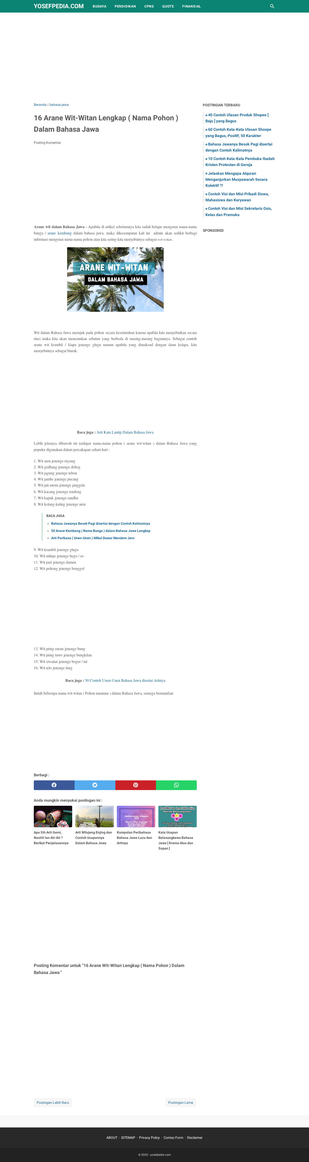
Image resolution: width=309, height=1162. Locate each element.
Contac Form (173, 1138)
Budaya (99, 6)
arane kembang (59, 232)
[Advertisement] (154, 61)
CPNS (149, 6)
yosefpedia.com (59, 6)
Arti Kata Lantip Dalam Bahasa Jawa (125, 432)
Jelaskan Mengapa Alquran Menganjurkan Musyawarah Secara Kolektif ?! (236, 179)
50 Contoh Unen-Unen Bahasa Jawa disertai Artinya (125, 680)
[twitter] (95, 785)
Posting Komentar (47, 143)
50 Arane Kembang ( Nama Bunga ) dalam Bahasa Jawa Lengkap (100, 531)
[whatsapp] (176, 785)
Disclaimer (195, 1138)
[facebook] (54, 785)
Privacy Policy (149, 1138)
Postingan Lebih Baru (53, 1102)
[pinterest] (135, 785)
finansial (191, 6)
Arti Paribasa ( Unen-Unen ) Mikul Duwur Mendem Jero (92, 538)
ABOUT (111, 1138)
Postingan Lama (180, 1102)
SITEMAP (128, 1138)
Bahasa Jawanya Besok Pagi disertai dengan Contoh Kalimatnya (100, 523)
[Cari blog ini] (272, 6)
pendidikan (125, 6)
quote (168, 6)
